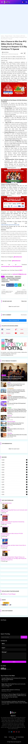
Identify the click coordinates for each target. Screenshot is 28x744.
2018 (14, 479)
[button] (23, 2)
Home (2, 36)
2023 (14, 467)
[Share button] (23, 285)
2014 (14, 489)
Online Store (18, 276)
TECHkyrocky (5, 526)
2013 (14, 492)
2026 (14, 459)
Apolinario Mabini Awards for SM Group (11, 689)
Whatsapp (19, 285)
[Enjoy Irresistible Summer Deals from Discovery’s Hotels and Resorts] (3, 423)
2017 (14, 482)
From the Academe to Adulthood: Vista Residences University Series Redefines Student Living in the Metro (14, 702)
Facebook (11, 285)
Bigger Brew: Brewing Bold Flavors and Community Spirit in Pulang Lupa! (13, 684)
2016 (14, 484)
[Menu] (2, 2)
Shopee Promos (8, 36)
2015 (14, 487)
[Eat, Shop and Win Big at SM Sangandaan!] (3, 403)
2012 (14, 494)
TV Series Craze (6, 550)
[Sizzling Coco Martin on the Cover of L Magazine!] (3, 429)
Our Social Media (20, 737)
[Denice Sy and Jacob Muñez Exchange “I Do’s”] (3, 417)
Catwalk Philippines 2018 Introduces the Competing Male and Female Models (14, 678)
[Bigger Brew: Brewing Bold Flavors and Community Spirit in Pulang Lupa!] (3, 384)
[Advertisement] (14, 19)
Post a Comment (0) (14, 320)
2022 (14, 470)
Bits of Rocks (5, 538)
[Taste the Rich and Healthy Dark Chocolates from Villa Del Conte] (3, 435)
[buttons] (9, 732)
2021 (14, 472)
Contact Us (11, 737)
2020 (14, 475)
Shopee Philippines (14, 279)
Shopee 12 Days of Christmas (13, 278)
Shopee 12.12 (5, 279)
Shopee (3, 278)
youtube (22, 333)
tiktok (22, 329)
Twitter (16, 285)
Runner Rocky (5, 514)
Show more (24, 301)
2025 (14, 462)
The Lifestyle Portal (6, 503)
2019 (14, 477)
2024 (14, 465)
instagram (8, 333)
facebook (8, 329)
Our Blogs (14, 738)
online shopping (9, 276)
